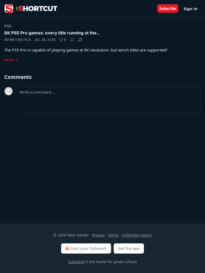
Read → (11, 59)
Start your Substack (88, 248)
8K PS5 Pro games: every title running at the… (52, 32)
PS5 (8, 26)
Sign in (191, 8)
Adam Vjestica (17, 40)
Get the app (129, 248)
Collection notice (137, 235)
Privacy (98, 235)
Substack (76, 261)
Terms (113, 235)
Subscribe (167, 8)
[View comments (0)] (72, 40)
